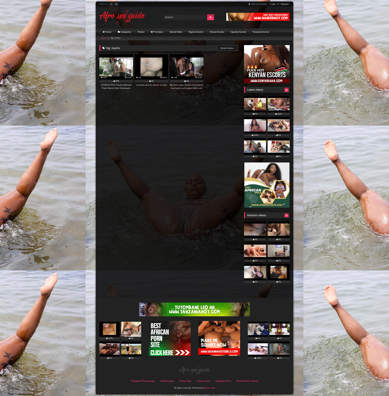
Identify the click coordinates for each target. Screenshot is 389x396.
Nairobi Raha (176, 32)
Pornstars (158, 32)
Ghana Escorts (217, 32)
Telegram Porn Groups (143, 381)
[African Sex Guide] (122, 17)
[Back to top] (379, 387)
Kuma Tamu (203, 381)
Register (285, 4)
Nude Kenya (167, 381)
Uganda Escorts (238, 32)
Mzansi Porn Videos (247, 381)
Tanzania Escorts (261, 32)
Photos (141, 32)
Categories (126, 32)
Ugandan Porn (223, 381)
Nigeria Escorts (196, 32)
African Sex (209, 388)
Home (108, 32)
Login (273, 4)
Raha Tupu (185, 381)
